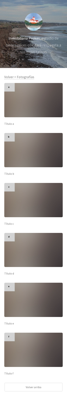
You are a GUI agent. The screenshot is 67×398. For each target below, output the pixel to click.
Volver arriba (33, 387)
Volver (9, 77)
